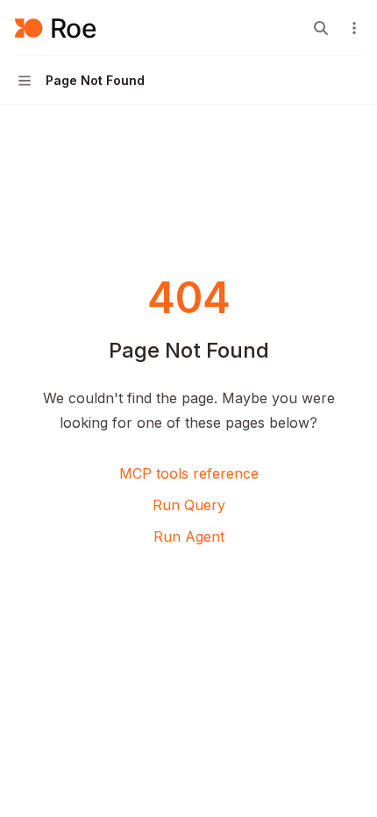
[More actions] (354, 28)
